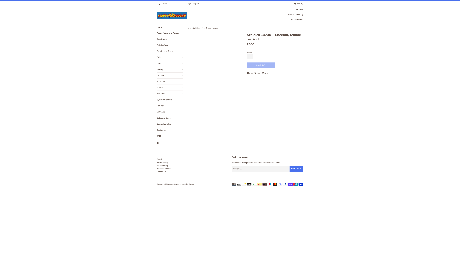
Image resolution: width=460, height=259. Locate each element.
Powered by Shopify (187, 184)
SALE (159, 136)
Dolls (170, 57)
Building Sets (170, 45)
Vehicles (170, 106)
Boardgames (170, 39)
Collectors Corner (170, 118)
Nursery (170, 69)
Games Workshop (170, 124)
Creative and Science (170, 51)
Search (159, 159)
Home (159, 27)
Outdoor (170, 75)
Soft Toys (170, 93)
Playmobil (161, 81)
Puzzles (170, 87)
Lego (170, 63)
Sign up (196, 4)
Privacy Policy (162, 165)
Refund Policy (162, 162)
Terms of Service (163, 168)
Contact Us (161, 130)
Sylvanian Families (164, 100)
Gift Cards (161, 112)
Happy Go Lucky (174, 184)
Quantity (250, 52)
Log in (189, 4)
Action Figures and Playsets (170, 33)
